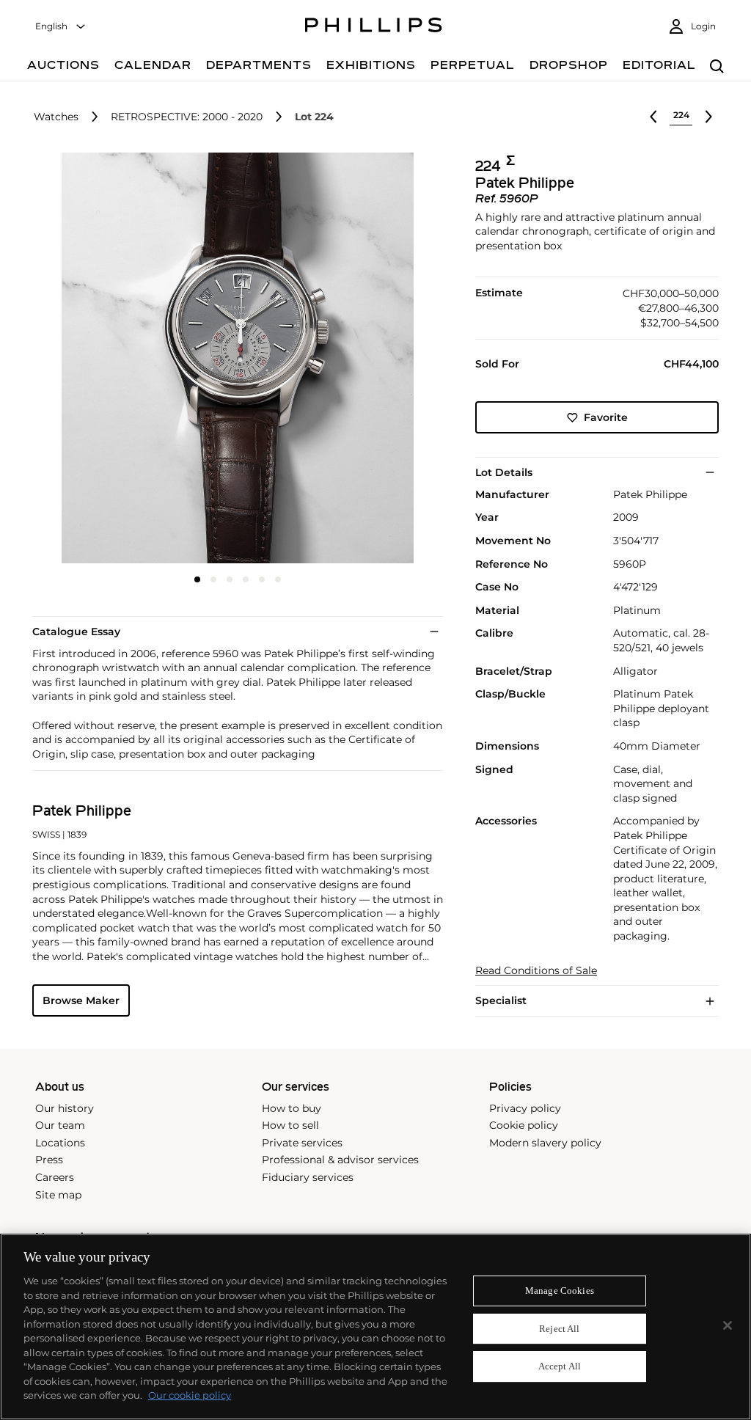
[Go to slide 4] (245, 579)
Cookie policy (523, 1125)
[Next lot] (708, 116)
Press (49, 1159)
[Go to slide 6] (278, 579)
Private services (302, 1142)
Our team (60, 1125)
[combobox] (61, 27)
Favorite (606, 417)
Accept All (559, 1366)
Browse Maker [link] (81, 1000)
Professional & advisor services (340, 1159)
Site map (58, 1194)
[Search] (716, 67)
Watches (56, 117)
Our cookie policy (189, 1395)
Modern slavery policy (545, 1142)
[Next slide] (375, 359)
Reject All (559, 1328)
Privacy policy (525, 1108)
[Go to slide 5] (261, 579)
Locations (60, 1142)
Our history (64, 1108)
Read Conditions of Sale (536, 971)
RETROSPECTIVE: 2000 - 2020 (187, 117)
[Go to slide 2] (213, 579)
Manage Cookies (559, 1290)
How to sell (290, 1125)
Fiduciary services (307, 1177)
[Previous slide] (100, 359)
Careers (54, 1177)
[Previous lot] (653, 116)
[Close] (727, 1325)
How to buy (291, 1108)
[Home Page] (373, 27)
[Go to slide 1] (197, 579)
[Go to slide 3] (229, 579)
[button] (233, 358)
